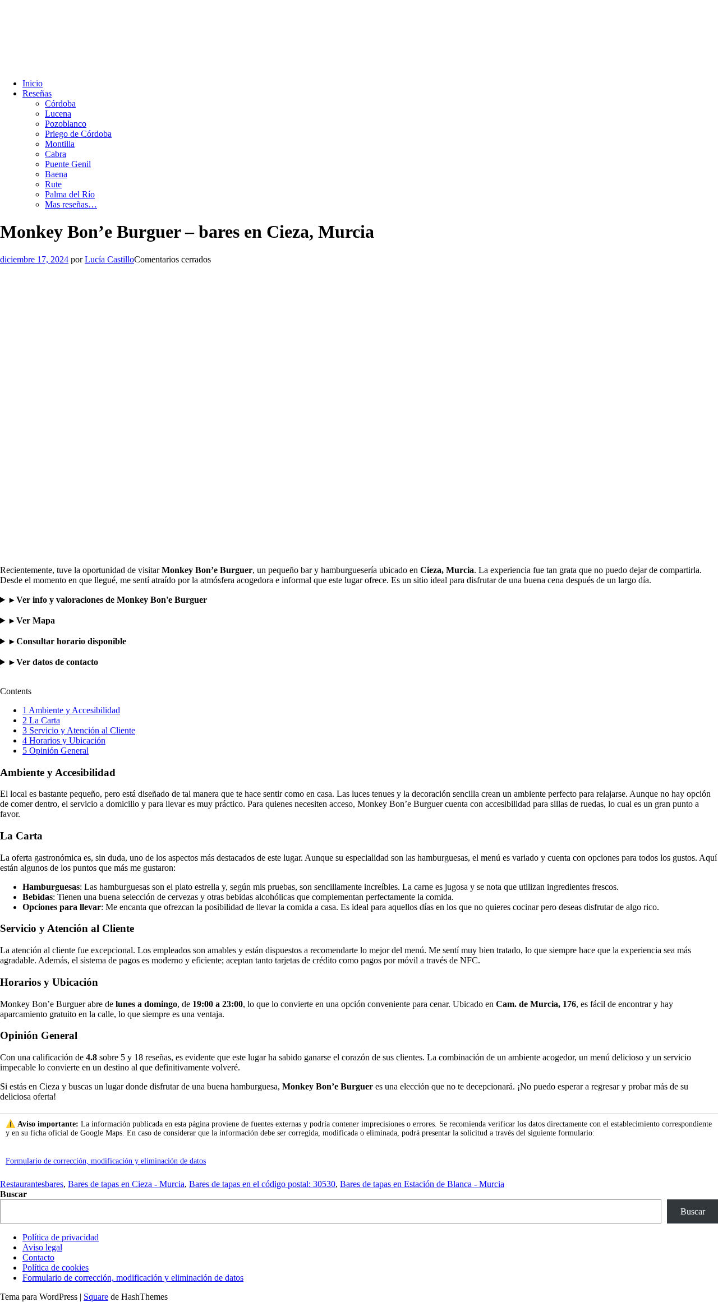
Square (96, 1296)
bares (54, 1184)
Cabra (55, 154)
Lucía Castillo (109, 259)
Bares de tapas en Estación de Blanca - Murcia (422, 1184)
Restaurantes (22, 1184)
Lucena (58, 113)
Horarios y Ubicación (63, 740)
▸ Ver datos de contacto (54, 662)
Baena (56, 174)
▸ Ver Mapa (32, 620)
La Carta (41, 720)
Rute (53, 184)
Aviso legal (42, 1247)
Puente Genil (68, 164)
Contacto (38, 1257)
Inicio (32, 83)
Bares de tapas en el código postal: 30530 (262, 1184)
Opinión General (55, 750)
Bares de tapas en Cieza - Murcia (126, 1184)
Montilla (60, 144)
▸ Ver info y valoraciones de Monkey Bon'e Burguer (108, 599)
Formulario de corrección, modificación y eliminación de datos (106, 1161)
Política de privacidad (60, 1237)
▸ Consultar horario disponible (68, 641)
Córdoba (60, 103)
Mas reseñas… (71, 204)
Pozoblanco (65, 123)
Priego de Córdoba (78, 133)
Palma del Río (70, 194)
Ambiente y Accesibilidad (71, 710)
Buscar (13, 1194)
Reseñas (37, 93)
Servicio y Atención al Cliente (78, 730)
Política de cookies (55, 1267)
